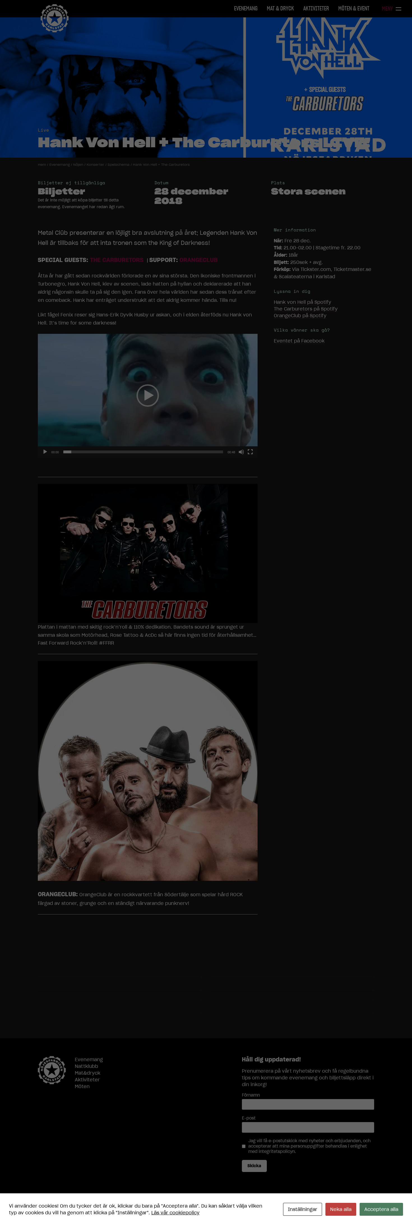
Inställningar (302, 1209)
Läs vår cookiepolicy (175, 1212)
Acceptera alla (381, 1209)
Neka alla (340, 1209)
